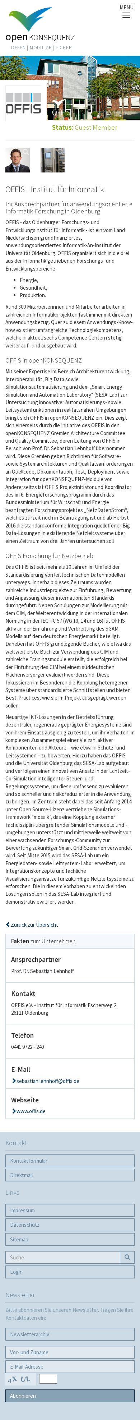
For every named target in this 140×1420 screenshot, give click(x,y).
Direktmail (21, 1175)
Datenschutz (24, 1224)
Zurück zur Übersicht (34, 924)
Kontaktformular (28, 1160)
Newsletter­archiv (29, 1334)
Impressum (22, 1210)
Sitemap (19, 1239)
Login (16, 1271)
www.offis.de (31, 1111)
